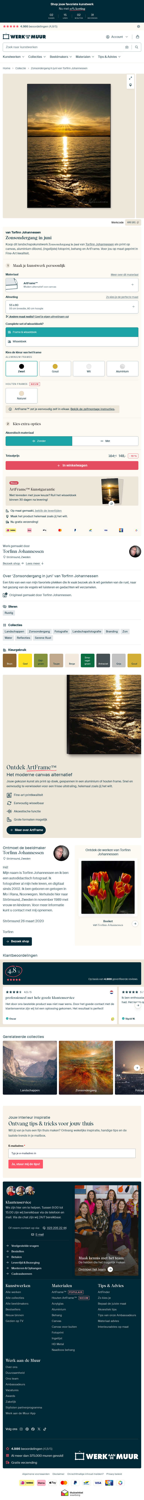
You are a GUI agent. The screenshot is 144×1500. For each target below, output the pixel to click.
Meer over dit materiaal (124, 274)
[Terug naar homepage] (24, 36)
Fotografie (61, 631)
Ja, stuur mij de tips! (25, 1164)
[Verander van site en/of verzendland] (138, 26)
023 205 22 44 (57, 1228)
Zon (125, 631)
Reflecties (23, 638)
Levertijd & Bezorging (25, 1263)
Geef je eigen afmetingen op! (39, 316)
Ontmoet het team (92, 1269)
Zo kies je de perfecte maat (122, 297)
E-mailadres (16, 1145)
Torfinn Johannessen (26, 232)
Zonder (41, 441)
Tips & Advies (107, 57)
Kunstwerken (12, 57)
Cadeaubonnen (21, 1274)
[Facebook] (33, 1429)
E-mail (40, 1234)
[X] (39, 1429)
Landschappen (14, 631)
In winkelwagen (75, 465)
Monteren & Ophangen (26, 1268)
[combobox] (63, 47)
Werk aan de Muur (23, 1360)
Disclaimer (58, 1474)
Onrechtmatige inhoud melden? (85, 1474)
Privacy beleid (114, 1474)
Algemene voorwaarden (36, 1474)
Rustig (9, 613)
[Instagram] (21, 1429)
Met (107, 441)
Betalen (16, 1257)
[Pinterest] (27, 1429)
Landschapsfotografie (87, 631)
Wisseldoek (19, 341)
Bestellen (17, 1251)
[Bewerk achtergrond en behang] (130, 85)
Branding (112, 631)
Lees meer (33, 563)
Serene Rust (43, 638)
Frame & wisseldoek (25, 332)
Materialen (83, 57)
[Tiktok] (45, 1429)
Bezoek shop (12, 563)
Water (8, 638)
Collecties (35, 57)
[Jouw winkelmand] (137, 36)
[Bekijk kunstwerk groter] (130, 78)
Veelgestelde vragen (25, 1246)
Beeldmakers (59, 57)
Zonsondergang (39, 631)
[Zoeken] (136, 47)
